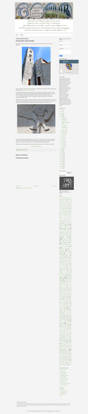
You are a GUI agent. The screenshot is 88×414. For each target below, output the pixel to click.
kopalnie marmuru (68, 254)
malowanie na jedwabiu (64, 270)
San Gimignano (67, 328)
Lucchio (68, 264)
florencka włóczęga (67, 238)
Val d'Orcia (69, 351)
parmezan (60, 303)
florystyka (61, 241)
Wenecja (60, 361)
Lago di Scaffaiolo (68, 261)
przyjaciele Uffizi (63, 382)
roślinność (69, 324)
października (64, 131)
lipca (63, 136)
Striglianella (69, 337)
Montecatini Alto (62, 284)
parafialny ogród (62, 302)
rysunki (63, 325)
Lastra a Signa (61, 263)
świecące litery (61, 342)
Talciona (63, 343)
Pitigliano (61, 309)
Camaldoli (60, 211)
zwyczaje (66, 365)
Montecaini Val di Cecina (66, 283)
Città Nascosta (68, 225)
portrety (60, 315)
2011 (62, 161)
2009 (62, 164)
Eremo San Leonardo (64, 233)
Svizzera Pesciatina (67, 338)
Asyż (67, 203)
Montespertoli (68, 289)
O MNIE (21, 35)
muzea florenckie (63, 384)
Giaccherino (67, 244)
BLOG (17, 35)
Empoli (70, 232)
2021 (62, 114)
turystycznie (62, 349)
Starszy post (54, 185)
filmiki (61, 395)
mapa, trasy (62, 371)
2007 (62, 168)
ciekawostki (66, 224)
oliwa (70, 298)
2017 (62, 151)
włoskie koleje (63, 373)
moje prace (62, 389)
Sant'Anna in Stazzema (66, 330)
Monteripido (61, 289)
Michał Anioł (67, 274)
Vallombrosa (68, 352)
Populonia (68, 314)
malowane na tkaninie (67, 268)
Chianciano (68, 222)
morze (60, 290)
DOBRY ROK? (64, 119)
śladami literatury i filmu (64, 339)
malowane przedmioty (65, 269)
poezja (68, 310)
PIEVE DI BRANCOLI (36, 146)
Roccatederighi (61, 324)
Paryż (65, 303)
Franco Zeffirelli (67, 241)
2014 (62, 156)
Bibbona (68, 205)
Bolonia (68, 208)
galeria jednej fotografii (65, 242)
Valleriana (63, 352)
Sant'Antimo (61, 331)
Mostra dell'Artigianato (67, 290)
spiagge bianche (65, 336)
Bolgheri (64, 208)
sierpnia (63, 134)
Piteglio (70, 308)
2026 (62, 109)
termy (69, 344)
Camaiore (68, 210)
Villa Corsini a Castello (66, 355)
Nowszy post (18, 185)
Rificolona (68, 323)
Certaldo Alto (62, 221)
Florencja (66, 235)
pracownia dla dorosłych (67, 315)
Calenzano (64, 210)
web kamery (62, 380)
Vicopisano (68, 353)
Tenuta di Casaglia (68, 343)
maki (69, 267)
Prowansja (68, 316)
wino (65, 362)
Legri (65, 263)
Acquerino (66, 197)
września (63, 133)
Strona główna (36, 185)
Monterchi (61, 288)
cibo (61, 224)
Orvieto (68, 301)
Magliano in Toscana (62, 267)
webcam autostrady (64, 379)
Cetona (64, 222)
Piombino (60, 308)
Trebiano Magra (66, 348)
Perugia (68, 303)
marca (63, 143)
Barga (60, 205)
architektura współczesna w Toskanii (64, 202)
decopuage (65, 232)
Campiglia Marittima (67, 211)
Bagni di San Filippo (67, 204)
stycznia (63, 146)
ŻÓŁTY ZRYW (64, 125)
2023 (62, 113)
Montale (67, 281)
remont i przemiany (62, 321)
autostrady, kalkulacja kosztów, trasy (64, 376)
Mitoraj (68, 277)
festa (60, 234)
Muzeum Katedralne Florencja (64, 294)
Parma (69, 302)
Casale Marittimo (64, 214)
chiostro (65, 223)
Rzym (68, 325)
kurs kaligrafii (61, 257)
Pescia (60, 304)
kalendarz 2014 (65, 248)
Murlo (66, 291)
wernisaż (66, 361)
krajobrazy (60, 256)
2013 (62, 158)
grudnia (63, 117)
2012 (62, 159)
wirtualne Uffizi (63, 369)
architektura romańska (64, 201)
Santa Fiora (68, 331)
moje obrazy (62, 278)
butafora (60, 210)
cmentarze (65, 227)
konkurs (61, 254)
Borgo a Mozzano (62, 209)
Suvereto (61, 338)
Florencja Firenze (65, 237)
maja (63, 139)
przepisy (60, 317)
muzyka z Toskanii (65, 296)
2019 (62, 148)
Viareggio (63, 353)
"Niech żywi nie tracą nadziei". (29, 90)
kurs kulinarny (67, 257)
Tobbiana (61, 345)
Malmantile (60, 268)
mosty (62, 291)
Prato (62, 316)
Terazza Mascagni (63, 344)
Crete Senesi (66, 231)
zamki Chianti (61, 365)
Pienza (64, 304)
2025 (62, 111)
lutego (63, 144)
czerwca (63, 138)
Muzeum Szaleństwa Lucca (63, 295)
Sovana (66, 335)
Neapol (66, 297)
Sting (65, 337)
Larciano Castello (67, 262)
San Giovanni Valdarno (62, 329)
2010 (62, 163)
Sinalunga (61, 335)
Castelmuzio (61, 216)
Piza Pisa (66, 309)
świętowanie (68, 342)
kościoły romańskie (23, 150)
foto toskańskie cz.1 (64, 390)
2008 (62, 166)
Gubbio (60, 246)
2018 (62, 150)
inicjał (65, 246)
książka (65, 256)
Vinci (61, 358)
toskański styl (68, 347)
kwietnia (63, 141)
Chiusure (69, 223)
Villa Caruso (66, 354)
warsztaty (67, 359)
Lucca (64, 264)
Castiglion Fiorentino (62, 218)
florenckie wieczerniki (66, 240)
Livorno (69, 263)
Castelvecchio (67, 217)
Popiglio (60, 314)
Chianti (60, 223)
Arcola (64, 203)
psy (65, 317)
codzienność (63, 228)
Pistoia (65, 308)
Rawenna (62, 320)
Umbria (64, 351)
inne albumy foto (63, 393)
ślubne (68, 341)
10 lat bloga (61, 197)
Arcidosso (60, 203)
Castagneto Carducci (66, 215)
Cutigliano (61, 232)
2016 (62, 153)
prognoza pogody (63, 372)
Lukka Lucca (62, 266)
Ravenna (69, 318)
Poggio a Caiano (67, 311)
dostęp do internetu (64, 377)
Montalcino (62, 281)
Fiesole (65, 234)
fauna (69, 233)
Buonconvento (68, 209)
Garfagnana (63, 243)
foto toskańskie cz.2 (64, 392)
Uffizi (60, 351)
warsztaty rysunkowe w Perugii (64, 360)
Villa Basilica (61, 354)
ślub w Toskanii (62, 341)
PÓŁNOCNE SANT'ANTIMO (64, 127)
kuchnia (69, 256)
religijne (67, 320)
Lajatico (62, 262)
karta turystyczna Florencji (65, 383)
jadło (69, 246)
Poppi (64, 314)
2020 (62, 116)
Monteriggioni (67, 288)
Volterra (65, 358)
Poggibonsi (61, 311)
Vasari (60, 353)
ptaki (69, 317)
